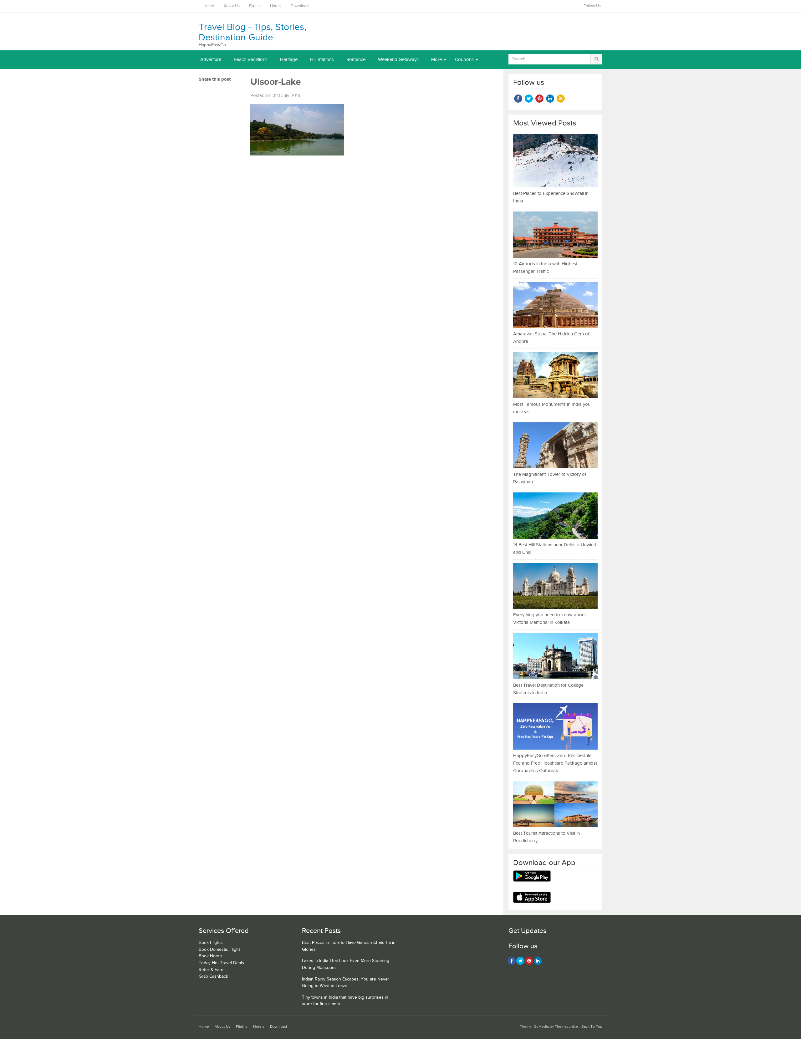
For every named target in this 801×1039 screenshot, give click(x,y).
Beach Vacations (251, 59)
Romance (355, 59)
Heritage (289, 59)
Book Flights (211, 942)
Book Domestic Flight (219, 949)
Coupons (464, 59)
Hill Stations (322, 59)
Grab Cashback (213, 976)
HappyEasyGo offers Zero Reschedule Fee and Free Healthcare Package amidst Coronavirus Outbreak (555, 763)
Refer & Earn (211, 969)
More (436, 59)
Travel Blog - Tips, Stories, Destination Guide (252, 32)
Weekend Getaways (398, 59)
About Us (231, 6)
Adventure (210, 59)
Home (208, 6)
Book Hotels (210, 956)
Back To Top (591, 1026)
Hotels (275, 6)
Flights (255, 6)
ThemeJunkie (566, 1026)
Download (300, 6)
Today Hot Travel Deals (221, 962)
